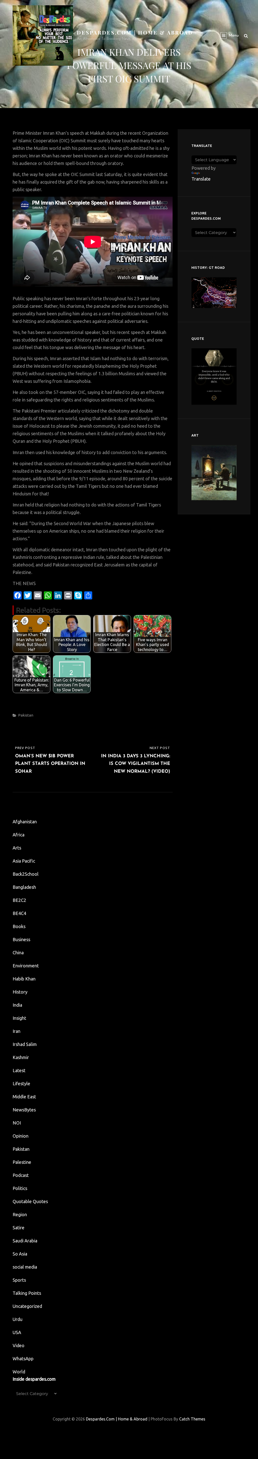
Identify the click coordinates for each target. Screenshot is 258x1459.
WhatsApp (23, 1358)
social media (25, 1266)
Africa (18, 834)
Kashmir (21, 1057)
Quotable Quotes (30, 1201)
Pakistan (25, 715)
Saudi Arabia (25, 1240)
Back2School (26, 873)
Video (18, 1345)
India (17, 1004)
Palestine (22, 1162)
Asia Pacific (24, 860)
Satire (18, 1227)
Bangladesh (24, 887)
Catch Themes (192, 1419)
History (20, 991)
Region (20, 1214)
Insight (19, 1018)
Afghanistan (25, 821)
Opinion (20, 1135)
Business (21, 939)
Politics (20, 1188)
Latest (19, 1070)
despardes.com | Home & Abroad (135, 32)
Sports (19, 1279)
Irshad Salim (25, 1044)
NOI (17, 1122)
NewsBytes (24, 1109)
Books (19, 926)
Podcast (21, 1175)
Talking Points (27, 1293)
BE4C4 (19, 913)
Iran (16, 1031)
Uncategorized (27, 1306)
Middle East (24, 1096)
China (18, 952)
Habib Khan (24, 978)
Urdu (17, 1319)
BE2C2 (19, 900)
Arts (17, 847)
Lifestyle (21, 1083)
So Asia (20, 1253)
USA (17, 1332)
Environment (26, 965)
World (19, 1371)
